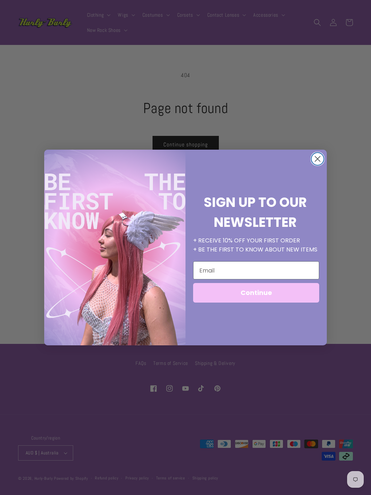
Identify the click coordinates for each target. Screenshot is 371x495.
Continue (256, 292)
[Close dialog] (317, 159)
